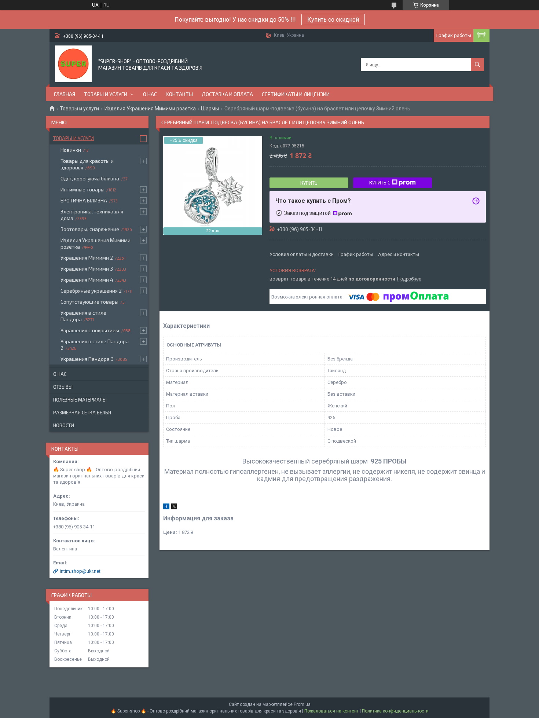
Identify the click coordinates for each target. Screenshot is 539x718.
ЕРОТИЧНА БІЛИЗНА (83, 200)
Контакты (179, 94)
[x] (174, 507)
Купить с (379, 183)
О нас (150, 94)
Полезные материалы (80, 400)
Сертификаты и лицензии (296, 94)
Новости (63, 425)
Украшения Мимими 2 (86, 257)
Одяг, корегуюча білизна (89, 178)
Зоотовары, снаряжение (89, 229)
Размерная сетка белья (82, 412)
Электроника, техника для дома (91, 214)
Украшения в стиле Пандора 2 (94, 344)
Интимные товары (82, 189)
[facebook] (166, 507)
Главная (64, 94)
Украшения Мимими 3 (86, 268)
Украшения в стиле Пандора (83, 315)
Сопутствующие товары (89, 301)
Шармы (210, 108)
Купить (309, 183)
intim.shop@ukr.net (80, 571)
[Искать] (477, 64)
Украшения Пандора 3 (87, 359)
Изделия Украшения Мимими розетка (150, 108)
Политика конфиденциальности (395, 711)
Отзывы (63, 387)
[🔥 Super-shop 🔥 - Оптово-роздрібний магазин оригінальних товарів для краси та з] (73, 63)
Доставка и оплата (227, 94)
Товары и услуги (105, 94)
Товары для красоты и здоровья (87, 164)
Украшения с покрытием (89, 330)
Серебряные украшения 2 (91, 290)
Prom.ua (302, 704)
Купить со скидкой (333, 19)
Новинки (70, 150)
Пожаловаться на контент (331, 711)
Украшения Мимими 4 (86, 279)
